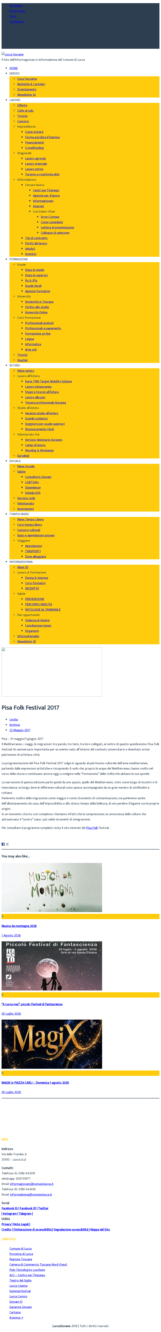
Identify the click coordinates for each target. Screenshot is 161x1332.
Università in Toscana (39, 302)
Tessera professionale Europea (45, 402)
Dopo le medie (34, 270)
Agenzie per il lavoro (46, 195)
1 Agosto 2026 (11, 935)
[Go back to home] (13, 54)
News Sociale (26, 466)
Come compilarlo (52, 222)
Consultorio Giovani (38, 477)
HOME (13, 68)
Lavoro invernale (36, 164)
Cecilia (13, 720)
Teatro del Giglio (20, 1280)
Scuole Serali (33, 286)
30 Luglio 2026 (11, 1013)
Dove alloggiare (35, 556)
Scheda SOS (32, 493)
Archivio (14, 725)
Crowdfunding (34, 148)
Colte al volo (25, 110)
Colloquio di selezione (55, 233)
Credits (6, 1229)
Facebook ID (28, 1208)
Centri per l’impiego (46, 190)
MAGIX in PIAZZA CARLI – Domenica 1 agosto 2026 (35, 1082)
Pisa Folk (92, 828)
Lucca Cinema (18, 1286)
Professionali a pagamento (43, 328)
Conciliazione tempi (38, 625)
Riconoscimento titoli (39, 429)
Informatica (33, 344)
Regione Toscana (20, 1259)
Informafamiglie (28, 636)
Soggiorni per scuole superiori (45, 424)
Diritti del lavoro (36, 243)
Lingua (29, 339)
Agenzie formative (37, 291)
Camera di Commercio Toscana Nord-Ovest (38, 1264)
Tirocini (22, 116)
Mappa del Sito (100, 1229)
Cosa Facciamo (27, 79)
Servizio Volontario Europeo (43, 440)
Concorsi (23, 121)
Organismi (32, 631)
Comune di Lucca (20, 1248)
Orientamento (26, 89)
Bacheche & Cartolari (31, 84)
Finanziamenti (34, 142)
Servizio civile (26, 498)
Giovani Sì (15, 1301)
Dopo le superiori (36, 275)
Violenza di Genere (37, 620)
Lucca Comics (18, 1296)
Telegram (25, 1213)
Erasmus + (16, 1317)
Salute (21, 471)
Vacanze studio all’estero (41, 413)
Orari (12, 16)
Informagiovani (43, 201)
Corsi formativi (35, 583)
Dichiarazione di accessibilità (32, 1229)
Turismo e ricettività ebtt (42, 174)
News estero (25, 371)
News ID (22, 567)
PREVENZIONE (34, 599)
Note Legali (21, 1224)
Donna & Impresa (36, 578)
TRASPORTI (33, 551)
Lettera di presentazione (57, 227)
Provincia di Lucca (21, 1254)
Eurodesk (23, 455)
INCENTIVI (32, 588)
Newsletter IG (26, 95)
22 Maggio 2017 (19, 730)
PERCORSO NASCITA (38, 604)
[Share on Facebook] (3, 844)
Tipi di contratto (36, 238)
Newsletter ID (26, 641)
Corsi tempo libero (29, 524)
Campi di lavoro (35, 445)
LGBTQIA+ (32, 482)
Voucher (22, 360)
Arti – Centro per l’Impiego (27, 1275)
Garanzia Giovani (20, 1307)
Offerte (22, 105)
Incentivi (30, 254)
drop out (31, 349)
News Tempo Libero (30, 519)
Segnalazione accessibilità (71, 1229)
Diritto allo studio (37, 307)
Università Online (36, 312)
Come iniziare (34, 132)
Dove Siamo (17, 11)
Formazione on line (37, 333)
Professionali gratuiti (39, 323)
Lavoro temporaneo (38, 386)
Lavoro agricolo (35, 158)
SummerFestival (20, 1291)
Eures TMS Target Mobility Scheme (48, 381)
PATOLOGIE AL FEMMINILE (42, 609)
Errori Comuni (50, 217)
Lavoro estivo (34, 169)
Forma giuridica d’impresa (42, 137)
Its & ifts (31, 280)
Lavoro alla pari (35, 397)
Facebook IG (10, 1208)
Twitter (43, 1208)
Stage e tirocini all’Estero (42, 392)
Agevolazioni (33, 546)
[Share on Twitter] (7, 844)
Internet (38, 206)
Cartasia (15, 1312)
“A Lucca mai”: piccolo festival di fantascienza (32, 1004)
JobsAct (30, 248)
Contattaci (16, 21)
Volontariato (25, 503)
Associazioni (25, 509)
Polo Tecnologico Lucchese (27, 1270)
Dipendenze (33, 487)
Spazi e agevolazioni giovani (36, 535)
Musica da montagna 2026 (19, 926)
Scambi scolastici (36, 418)
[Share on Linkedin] (11, 844)
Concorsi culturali (28, 530)
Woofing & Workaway (39, 450)
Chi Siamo (16, 5)
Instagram (10, 1213)
